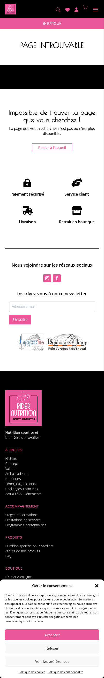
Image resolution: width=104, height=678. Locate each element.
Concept (11, 463)
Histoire (11, 458)
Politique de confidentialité (65, 672)
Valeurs (10, 468)
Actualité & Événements (23, 494)
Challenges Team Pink (21, 489)
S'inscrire (20, 319)
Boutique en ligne (18, 577)
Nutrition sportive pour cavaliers (29, 546)
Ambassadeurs (16, 473)
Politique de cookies (32, 672)
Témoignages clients (20, 483)
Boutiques (13, 478)
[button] (96, 585)
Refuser (52, 648)
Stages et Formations (21, 515)
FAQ (8, 556)
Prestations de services (23, 520)
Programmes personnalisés (25, 525)
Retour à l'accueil (52, 147)
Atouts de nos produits (22, 551)
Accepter (52, 634)
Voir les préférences (52, 661)
